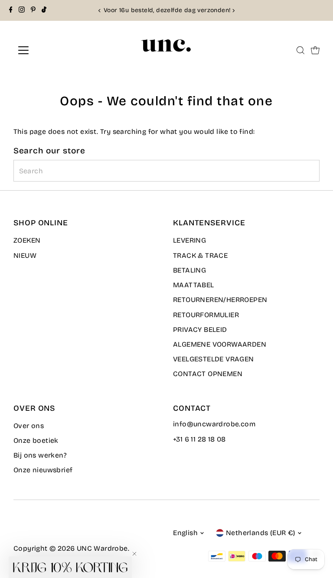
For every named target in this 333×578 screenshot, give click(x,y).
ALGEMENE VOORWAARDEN (219, 344)
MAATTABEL (193, 285)
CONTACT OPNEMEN (207, 374)
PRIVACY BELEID (200, 329)
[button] (70, 567)
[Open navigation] (49, 50)
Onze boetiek (36, 440)
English (185, 533)
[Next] (233, 10)
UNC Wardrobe (102, 548)
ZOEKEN (26, 240)
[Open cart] (315, 50)
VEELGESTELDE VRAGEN (213, 359)
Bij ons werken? (40, 455)
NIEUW (24, 255)
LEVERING (189, 240)
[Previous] (99, 10)
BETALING (189, 270)
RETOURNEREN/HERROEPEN (220, 299)
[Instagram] (21, 10)
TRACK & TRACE (200, 255)
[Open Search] (300, 50)
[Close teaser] (134, 553)
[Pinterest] (33, 10)
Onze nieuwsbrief (42, 470)
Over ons (28, 426)
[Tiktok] (44, 10)
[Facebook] (11, 10)
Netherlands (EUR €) (260, 533)
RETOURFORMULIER (206, 315)
